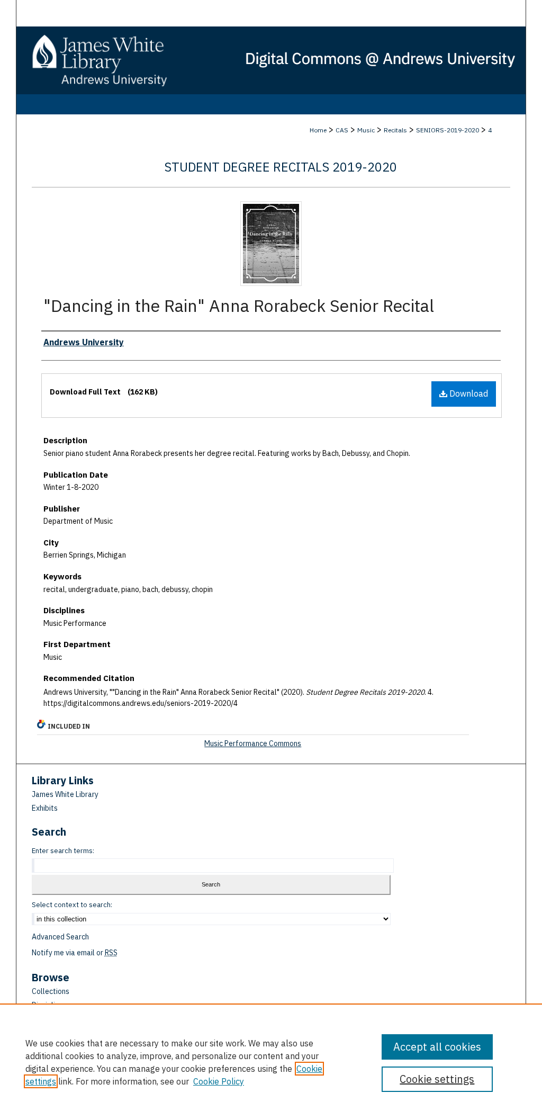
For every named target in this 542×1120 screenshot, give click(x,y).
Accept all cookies (437, 1047)
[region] (271, 1061)
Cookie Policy (218, 1081)
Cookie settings (437, 1079)
